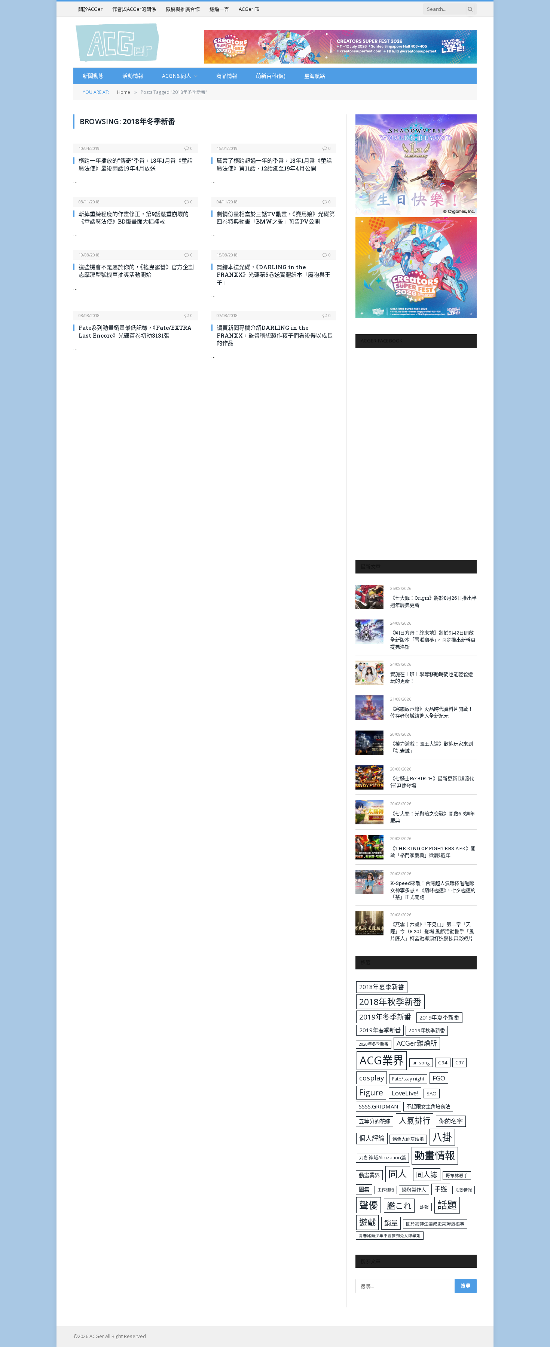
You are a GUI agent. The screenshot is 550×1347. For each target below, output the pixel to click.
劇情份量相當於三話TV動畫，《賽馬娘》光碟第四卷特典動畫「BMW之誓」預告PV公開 (276, 217)
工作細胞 (386, 1190)
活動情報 (132, 75)
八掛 (442, 1137)
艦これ (399, 1205)
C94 (442, 1062)
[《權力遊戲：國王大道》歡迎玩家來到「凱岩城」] (369, 743)
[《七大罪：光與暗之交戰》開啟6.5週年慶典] (369, 812)
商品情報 (226, 75)
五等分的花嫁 (374, 1121)
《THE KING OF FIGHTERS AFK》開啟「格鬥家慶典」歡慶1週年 (433, 852)
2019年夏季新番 (439, 1017)
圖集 (364, 1189)
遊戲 (367, 1222)
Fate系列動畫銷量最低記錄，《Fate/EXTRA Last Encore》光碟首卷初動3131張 (135, 331)
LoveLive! (405, 1093)
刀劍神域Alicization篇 (382, 1157)
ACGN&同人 (176, 75)
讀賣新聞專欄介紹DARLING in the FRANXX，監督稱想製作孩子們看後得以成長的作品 (275, 335)
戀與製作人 (414, 1189)
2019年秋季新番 (427, 1030)
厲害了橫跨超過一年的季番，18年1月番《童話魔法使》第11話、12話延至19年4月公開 (274, 164)
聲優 (368, 1205)
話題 (447, 1205)
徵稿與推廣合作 (183, 9)
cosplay (371, 1078)
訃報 (424, 1207)
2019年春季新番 (380, 1030)
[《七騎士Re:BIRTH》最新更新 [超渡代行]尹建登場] (369, 777)
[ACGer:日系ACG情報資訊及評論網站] (117, 42)
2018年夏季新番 (381, 986)
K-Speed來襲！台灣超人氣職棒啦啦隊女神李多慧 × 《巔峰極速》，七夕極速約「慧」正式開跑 (433, 890)
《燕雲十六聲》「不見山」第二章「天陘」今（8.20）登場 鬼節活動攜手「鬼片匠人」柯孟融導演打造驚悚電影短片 (432, 931)
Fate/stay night (408, 1079)
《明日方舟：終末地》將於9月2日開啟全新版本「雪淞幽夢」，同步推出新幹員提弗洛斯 (433, 639)
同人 (397, 1174)
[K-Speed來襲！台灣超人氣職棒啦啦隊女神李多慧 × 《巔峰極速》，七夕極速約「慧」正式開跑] (369, 882)
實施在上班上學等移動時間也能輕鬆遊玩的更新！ (431, 678)
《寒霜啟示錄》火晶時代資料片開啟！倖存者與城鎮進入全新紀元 (431, 712)
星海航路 (314, 75)
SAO (432, 1093)
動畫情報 (435, 1155)
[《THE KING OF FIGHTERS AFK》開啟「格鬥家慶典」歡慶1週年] (369, 847)
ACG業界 (382, 1060)
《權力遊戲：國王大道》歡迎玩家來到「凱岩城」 (431, 747)
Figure (371, 1092)
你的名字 (451, 1121)
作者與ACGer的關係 (134, 9)
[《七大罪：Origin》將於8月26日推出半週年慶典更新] (369, 597)
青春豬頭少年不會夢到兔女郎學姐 (390, 1235)
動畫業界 (369, 1175)
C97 (459, 1062)
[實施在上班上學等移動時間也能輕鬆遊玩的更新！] (369, 673)
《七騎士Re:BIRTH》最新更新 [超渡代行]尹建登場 (432, 782)
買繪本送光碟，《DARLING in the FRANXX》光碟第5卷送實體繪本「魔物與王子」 (273, 274)
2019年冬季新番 (385, 1017)
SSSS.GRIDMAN (378, 1106)
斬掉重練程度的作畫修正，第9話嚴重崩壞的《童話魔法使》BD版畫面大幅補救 (134, 217)
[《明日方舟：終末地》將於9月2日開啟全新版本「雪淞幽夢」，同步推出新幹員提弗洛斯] (369, 631)
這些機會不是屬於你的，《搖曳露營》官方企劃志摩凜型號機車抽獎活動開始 (136, 270)
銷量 (391, 1222)
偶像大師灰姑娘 (408, 1139)
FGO (439, 1078)
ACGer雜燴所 (417, 1043)
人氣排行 (414, 1120)
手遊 (440, 1189)
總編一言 (219, 9)
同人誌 (426, 1174)
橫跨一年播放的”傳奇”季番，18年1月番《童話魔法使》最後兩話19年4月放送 (136, 164)
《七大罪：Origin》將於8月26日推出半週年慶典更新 (433, 601)
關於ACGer (90, 9)
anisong (421, 1062)
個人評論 (372, 1138)
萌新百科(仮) (270, 75)
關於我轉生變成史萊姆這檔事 (435, 1224)
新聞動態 (93, 75)
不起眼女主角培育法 (428, 1106)
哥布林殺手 (457, 1175)
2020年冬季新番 (373, 1044)
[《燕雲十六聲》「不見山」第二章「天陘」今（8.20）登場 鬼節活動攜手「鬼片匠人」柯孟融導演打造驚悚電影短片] (369, 923)
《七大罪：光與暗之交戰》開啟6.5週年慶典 (432, 817)
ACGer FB (249, 9)
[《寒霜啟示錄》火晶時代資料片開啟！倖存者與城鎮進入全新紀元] (369, 707)
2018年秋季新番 (390, 1002)
